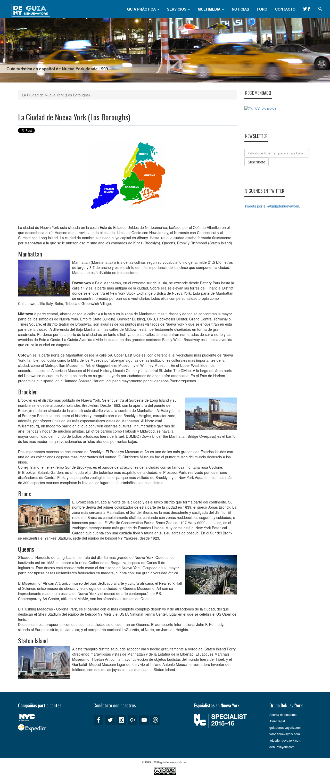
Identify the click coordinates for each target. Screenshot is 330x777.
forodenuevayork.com (284, 734)
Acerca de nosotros (282, 714)
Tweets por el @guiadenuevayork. (272, 206)
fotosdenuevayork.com (285, 740)
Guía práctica (142, 9)
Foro (262, 9)
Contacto (285, 9)
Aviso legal (277, 721)
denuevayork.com (281, 747)
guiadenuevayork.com (285, 727)
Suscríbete (256, 161)
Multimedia (209, 9)
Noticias (240, 9)
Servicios (177, 9)
